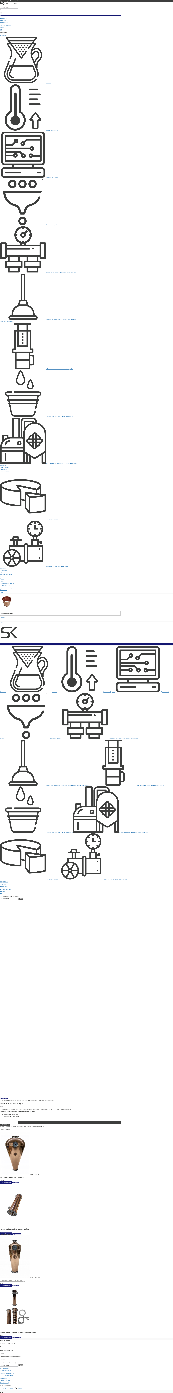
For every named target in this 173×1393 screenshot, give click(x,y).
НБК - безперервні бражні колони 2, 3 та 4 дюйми (59, 369)
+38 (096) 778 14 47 (5, 1380)
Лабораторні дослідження (7, 1373)
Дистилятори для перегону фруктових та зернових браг (61, 319)
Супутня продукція (5, 471)
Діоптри (2, 579)
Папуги (2, 581)
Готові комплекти (4, 467)
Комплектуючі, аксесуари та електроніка (57, 566)
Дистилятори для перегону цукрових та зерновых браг (61, 272)
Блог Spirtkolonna (4, 1368)
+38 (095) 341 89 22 (5, 1378)
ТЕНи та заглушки (5, 585)
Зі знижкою (3, 35)
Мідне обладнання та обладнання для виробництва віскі (61, 463)
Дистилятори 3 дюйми (52, 177)
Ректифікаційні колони (52, 519)
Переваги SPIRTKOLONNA (7, 1375)
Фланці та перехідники (6, 574)
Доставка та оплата (5, 1370)
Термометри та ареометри (7, 583)
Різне (1, 592)
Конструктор (3, 469)
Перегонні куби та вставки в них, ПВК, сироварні (59, 416)
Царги (1, 572)
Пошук (21, 898)
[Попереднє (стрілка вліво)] (0, 1392)
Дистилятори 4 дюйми (52, 224)
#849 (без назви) (4, 1383)
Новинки (48, 83)
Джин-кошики (3, 577)
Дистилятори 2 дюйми (52, 130)
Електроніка (3, 570)
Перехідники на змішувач (7, 587)
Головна (2, 1100)
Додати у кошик (5, 1124)
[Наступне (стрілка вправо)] (2, 1392)
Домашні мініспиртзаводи (7, 321)
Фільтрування (3, 590)
